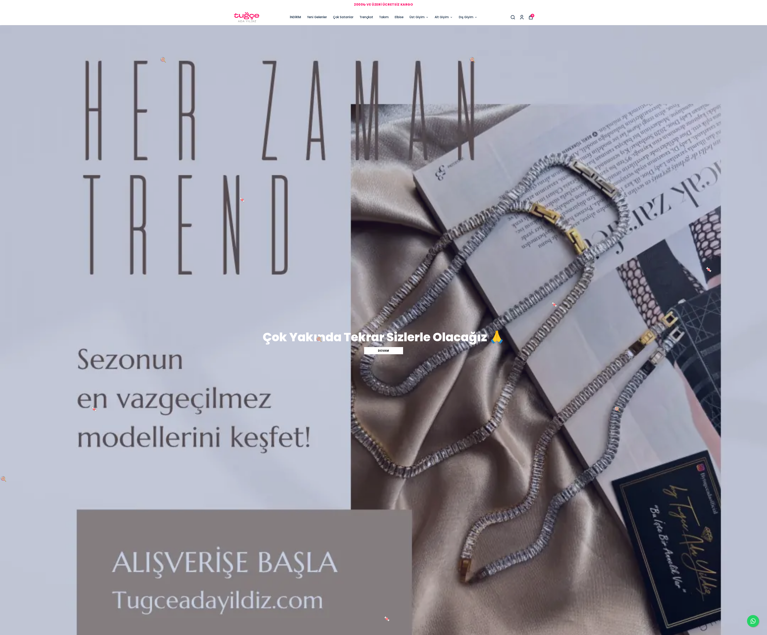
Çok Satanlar (343, 17)
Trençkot (366, 17)
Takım (384, 17)
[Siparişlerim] (521, 17)
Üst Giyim (417, 17)
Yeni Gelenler (317, 17)
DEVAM (383, 351)
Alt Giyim (442, 17)
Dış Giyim (466, 17)
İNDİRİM (295, 17)
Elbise (399, 17)
